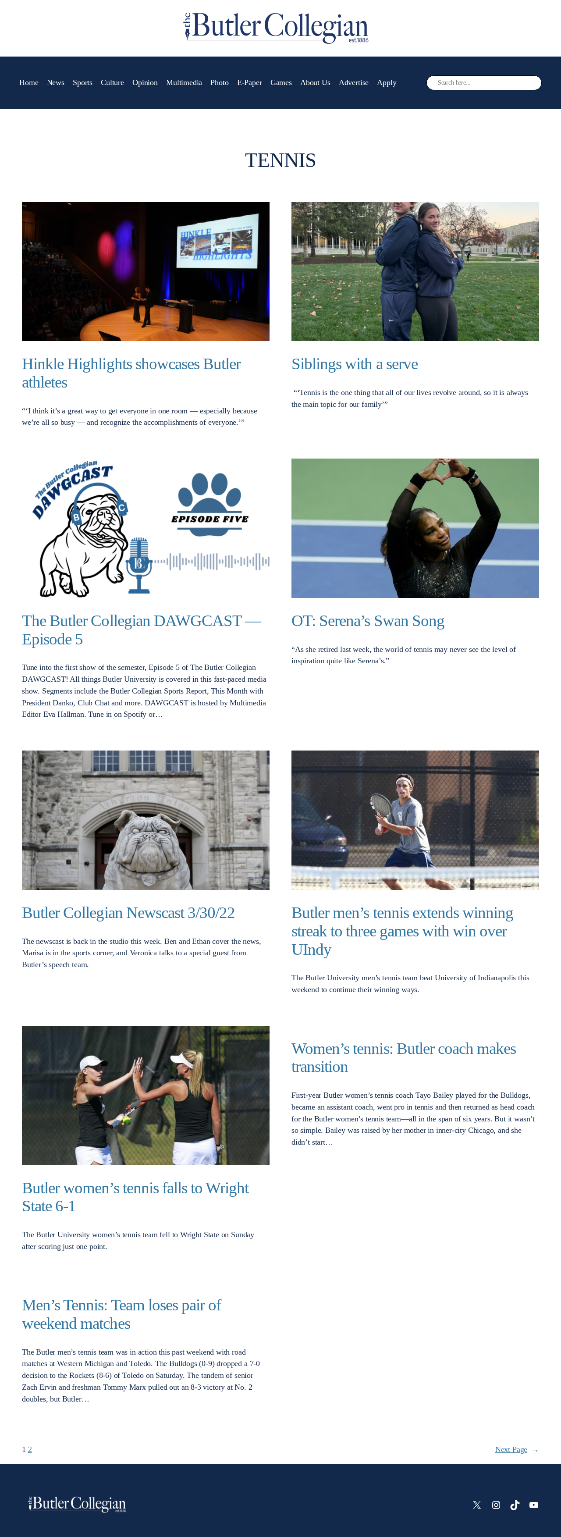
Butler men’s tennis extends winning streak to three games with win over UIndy (402, 931)
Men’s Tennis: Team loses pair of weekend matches (121, 1314)
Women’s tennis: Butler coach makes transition (403, 1057)
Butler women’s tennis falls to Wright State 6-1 (135, 1197)
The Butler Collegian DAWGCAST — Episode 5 (141, 630)
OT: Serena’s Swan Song (367, 621)
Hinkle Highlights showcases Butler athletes (131, 373)
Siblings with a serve (354, 364)
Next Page (517, 1449)
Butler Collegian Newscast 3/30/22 (128, 912)
